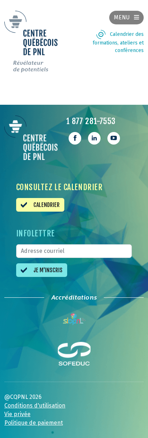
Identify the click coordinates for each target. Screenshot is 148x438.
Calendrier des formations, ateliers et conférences (118, 42)
